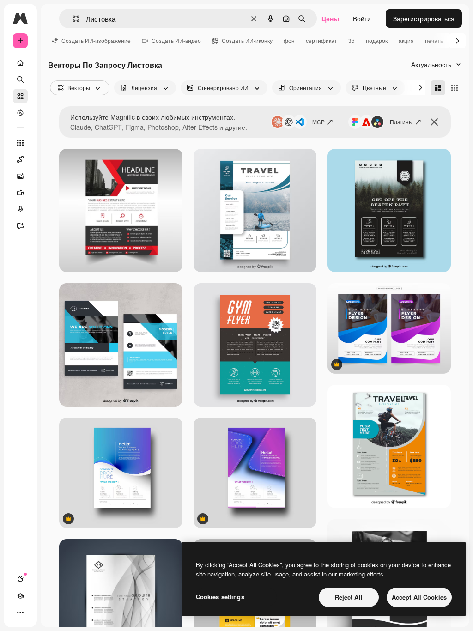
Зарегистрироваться (424, 18)
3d (351, 40)
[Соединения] (20, 579)
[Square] (454, 87)
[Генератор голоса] (20, 209)
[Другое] (20, 612)
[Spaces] (20, 159)
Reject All (349, 597)
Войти (362, 18)
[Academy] (20, 596)
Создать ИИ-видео (176, 40)
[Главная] (20, 62)
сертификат (321, 40)
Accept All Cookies (419, 597)
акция (406, 40)
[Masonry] (438, 87)
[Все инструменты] (20, 142)
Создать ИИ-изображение (96, 40)
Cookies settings (220, 596)
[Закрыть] (434, 121)
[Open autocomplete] (72, 18)
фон (289, 40)
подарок (377, 40)
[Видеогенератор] (20, 192)
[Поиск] (20, 79)
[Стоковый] (20, 96)
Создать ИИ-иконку (247, 40)
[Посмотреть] (20, 112)
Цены (330, 18)
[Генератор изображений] (20, 176)
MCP (318, 122)
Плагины (401, 122)
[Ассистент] (20, 225)
